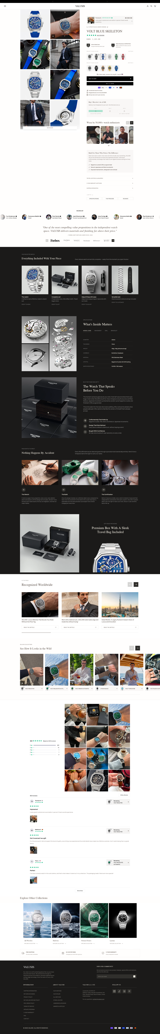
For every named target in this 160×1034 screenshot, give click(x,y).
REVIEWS (125, 198)
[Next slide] (131, 122)
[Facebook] (124, 991)
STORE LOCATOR (57, 1000)
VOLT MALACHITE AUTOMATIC (118, 863)
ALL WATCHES (57, 997)
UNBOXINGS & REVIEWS (59, 1003)
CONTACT (26, 1018)
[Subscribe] (134, 976)
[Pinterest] (129, 991)
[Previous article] (130, 584)
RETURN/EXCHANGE (29, 994)
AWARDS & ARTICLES (59, 1006)
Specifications (94, 198)
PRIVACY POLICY (28, 997)
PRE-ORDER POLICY (29, 1003)
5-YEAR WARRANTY (29, 1012)
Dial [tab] (106, 330)
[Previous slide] (127, 122)
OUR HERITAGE (57, 991)
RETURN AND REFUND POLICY (32, 1000)
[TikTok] (119, 991)
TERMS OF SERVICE (29, 1006)
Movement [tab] (98, 330)
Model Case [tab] (87, 330)
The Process (110, 198)
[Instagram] (114, 991)
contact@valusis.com (98, 999)
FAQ (25, 1015)
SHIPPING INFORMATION (30, 991)
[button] (95, 35)
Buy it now (110, 83)
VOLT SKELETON (118, 803)
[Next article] (136, 584)
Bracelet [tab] (114, 330)
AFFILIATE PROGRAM (29, 1009)
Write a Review (125, 795)
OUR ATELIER (56, 994)
